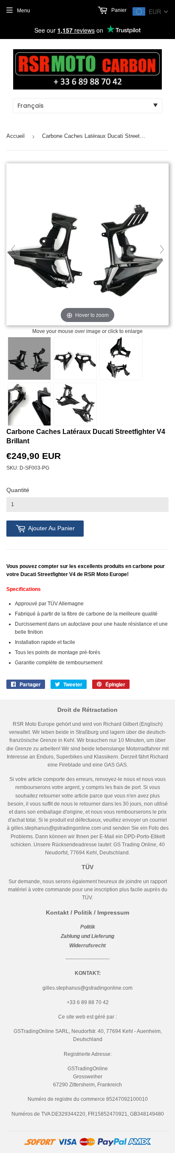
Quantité (17, 490)
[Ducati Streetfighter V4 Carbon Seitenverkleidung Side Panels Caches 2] (75, 404)
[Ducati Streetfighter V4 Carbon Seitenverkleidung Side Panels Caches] (29, 358)
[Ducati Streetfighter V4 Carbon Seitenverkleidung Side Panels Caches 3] (75, 358)
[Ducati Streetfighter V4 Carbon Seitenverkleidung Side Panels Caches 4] (121, 358)
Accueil (15, 136)
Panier (118, 10)
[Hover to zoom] (87, 245)
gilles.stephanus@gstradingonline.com (56, 828)
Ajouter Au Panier (51, 528)
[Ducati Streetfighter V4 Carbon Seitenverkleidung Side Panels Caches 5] (29, 404)
